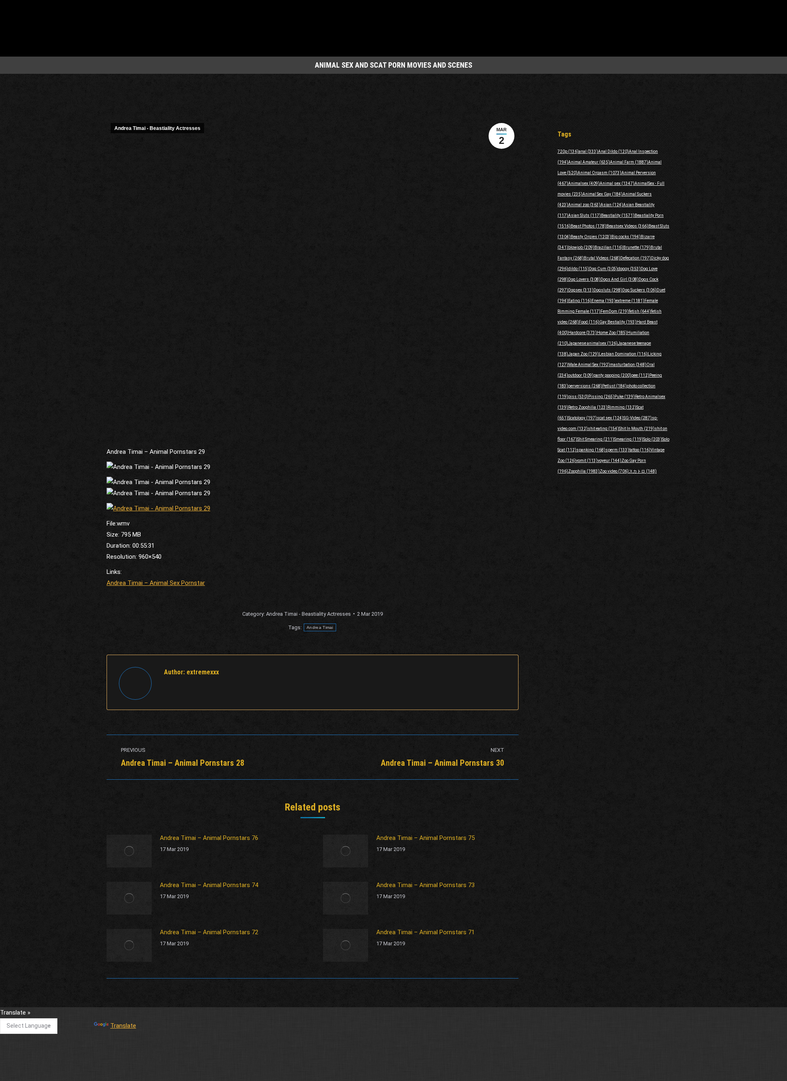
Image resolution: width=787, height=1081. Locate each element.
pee (640, 375)
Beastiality (618, 215)
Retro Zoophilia (587, 407)
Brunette (637, 247)
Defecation (635, 258)
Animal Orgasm (599, 173)
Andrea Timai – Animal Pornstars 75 (425, 838)
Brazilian (608, 247)
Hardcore (582, 332)
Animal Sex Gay (602, 194)
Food (589, 322)
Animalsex (584, 183)
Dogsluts (608, 290)
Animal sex (617, 183)
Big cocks (626, 236)
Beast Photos (588, 226)
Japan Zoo (583, 354)
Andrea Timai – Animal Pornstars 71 (425, 932)
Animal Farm (629, 162)
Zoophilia (584, 471)
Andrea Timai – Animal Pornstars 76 (209, 838)
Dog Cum (603, 268)
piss (578, 396)
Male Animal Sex (589, 364)
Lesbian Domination (623, 354)
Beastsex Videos (627, 226)
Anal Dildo (613, 151)
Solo (652, 439)
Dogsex (581, 290)
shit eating (603, 428)
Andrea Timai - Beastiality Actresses (157, 128)
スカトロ (643, 471)
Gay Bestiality (618, 322)
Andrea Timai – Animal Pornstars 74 (209, 885)
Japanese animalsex (593, 343)
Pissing (601, 396)
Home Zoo (612, 332)
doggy (629, 268)
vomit (587, 460)
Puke (624, 396)
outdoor (581, 375)
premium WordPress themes (355, 1069)
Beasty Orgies (591, 236)
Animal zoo (584, 205)
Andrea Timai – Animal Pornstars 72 (209, 932)
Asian (611, 205)
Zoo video (614, 471)
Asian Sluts (584, 215)
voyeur (609, 460)
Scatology (582, 418)
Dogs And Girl (619, 279)
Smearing (628, 439)
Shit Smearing (595, 439)
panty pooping (612, 375)
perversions (585, 386)
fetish (640, 311)
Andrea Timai (320, 627)
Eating (579, 300)
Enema (603, 300)
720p (568, 151)
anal (588, 151)
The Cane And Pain (329, 1016)
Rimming (621, 407)
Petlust (614, 386)
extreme (630, 300)
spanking (590, 450)
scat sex (610, 418)
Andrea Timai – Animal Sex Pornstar (156, 583)
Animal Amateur (589, 162)
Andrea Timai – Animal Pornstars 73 (425, 885)
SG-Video (637, 418)
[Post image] (129, 851)
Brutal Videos (602, 258)
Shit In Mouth (637, 428)
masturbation (628, 364)
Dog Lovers (584, 279)
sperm (617, 450)
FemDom (614, 311)
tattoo (640, 450)
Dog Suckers (639, 290)
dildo (578, 268)
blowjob (581, 247)
